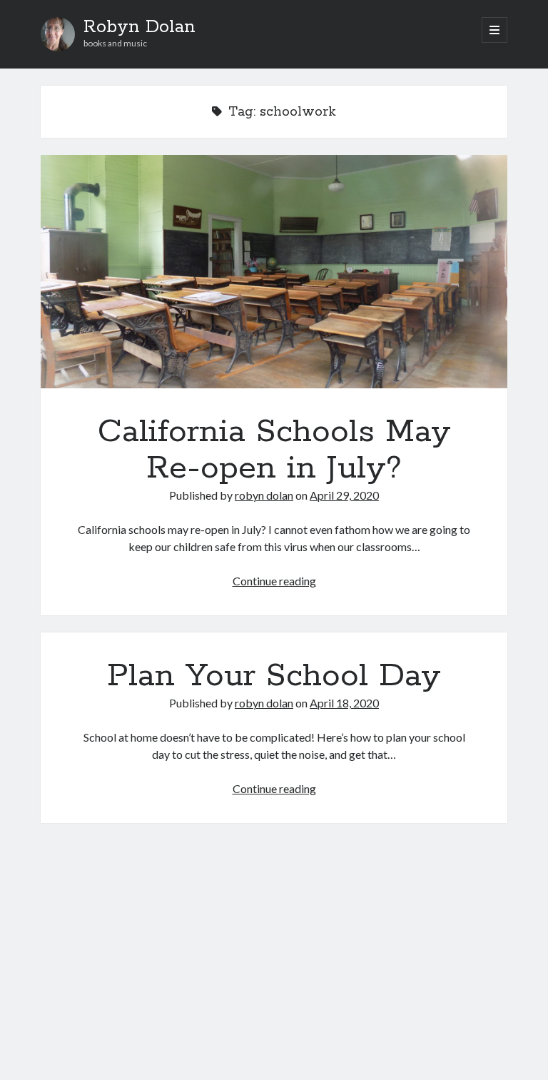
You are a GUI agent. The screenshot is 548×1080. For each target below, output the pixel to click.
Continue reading (274, 580)
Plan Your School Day (274, 676)
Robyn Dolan (139, 27)
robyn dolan (264, 495)
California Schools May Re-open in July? (274, 271)
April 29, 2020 (344, 495)
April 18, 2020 (344, 703)
